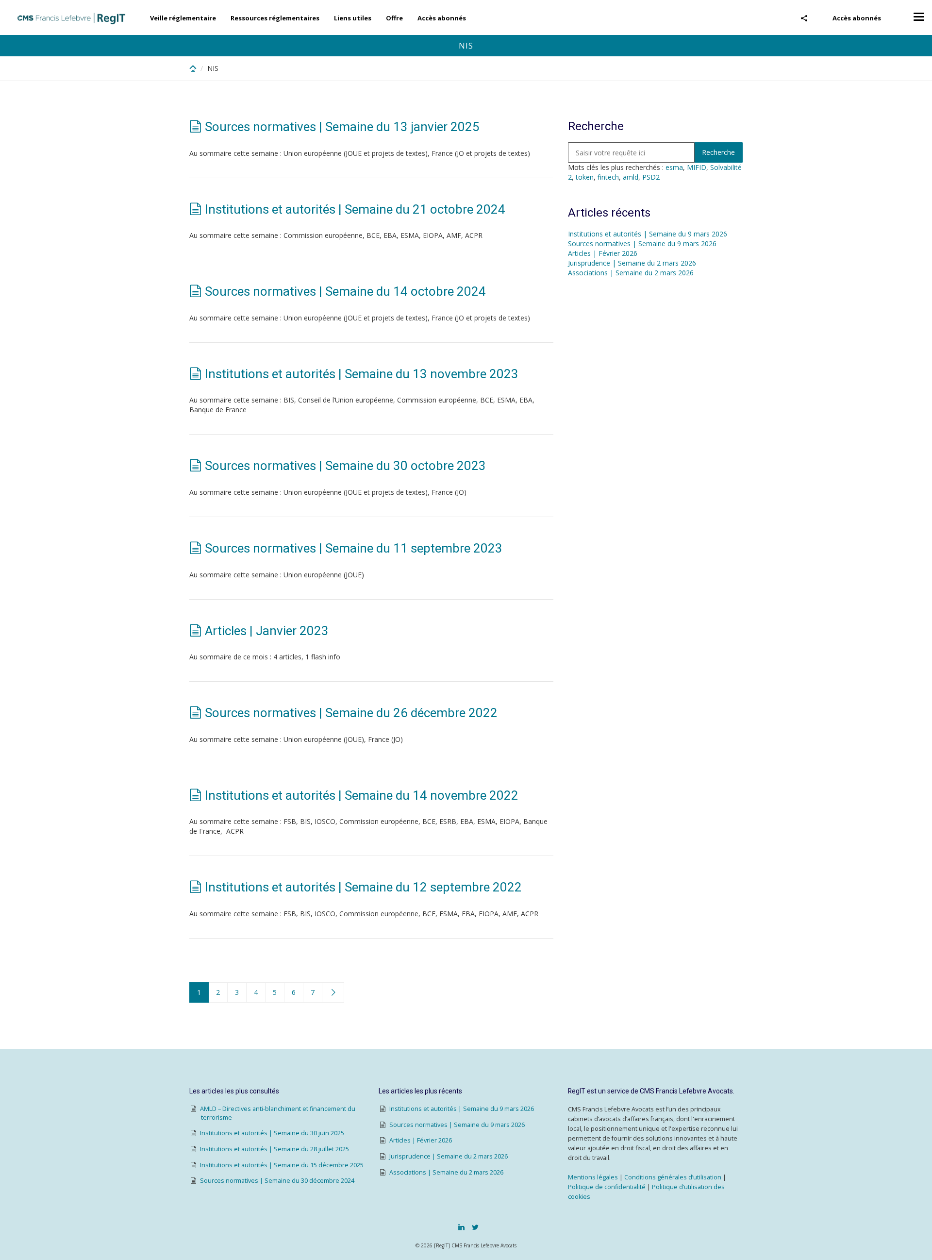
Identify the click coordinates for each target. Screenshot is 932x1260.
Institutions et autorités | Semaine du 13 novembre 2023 (361, 374)
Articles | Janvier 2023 (267, 630)
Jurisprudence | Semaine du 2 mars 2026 (632, 263)
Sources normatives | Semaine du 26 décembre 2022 (351, 713)
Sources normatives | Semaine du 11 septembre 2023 (353, 548)
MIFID (696, 167)
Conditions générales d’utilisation (672, 1177)
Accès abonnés (856, 18)
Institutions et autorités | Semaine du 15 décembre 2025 (282, 1165)
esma (674, 167)
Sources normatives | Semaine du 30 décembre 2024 (277, 1180)
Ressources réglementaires (275, 18)
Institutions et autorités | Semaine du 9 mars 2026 (647, 233)
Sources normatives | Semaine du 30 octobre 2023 (345, 465)
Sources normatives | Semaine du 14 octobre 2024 (345, 291)
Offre (394, 18)
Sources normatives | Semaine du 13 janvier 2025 (342, 126)
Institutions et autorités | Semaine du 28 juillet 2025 (274, 1149)
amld (630, 177)
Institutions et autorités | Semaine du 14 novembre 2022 (361, 795)
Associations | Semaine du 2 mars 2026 (631, 272)
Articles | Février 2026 (602, 253)
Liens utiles (352, 18)
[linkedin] (461, 1227)
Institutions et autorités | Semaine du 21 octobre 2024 (355, 209)
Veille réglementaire (183, 18)
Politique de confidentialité (607, 1187)
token (585, 177)
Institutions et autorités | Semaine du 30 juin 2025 (272, 1133)
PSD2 (651, 177)
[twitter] (475, 1227)
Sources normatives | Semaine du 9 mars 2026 (642, 243)
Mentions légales (593, 1177)
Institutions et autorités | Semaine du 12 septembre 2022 (363, 887)
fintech (608, 177)
